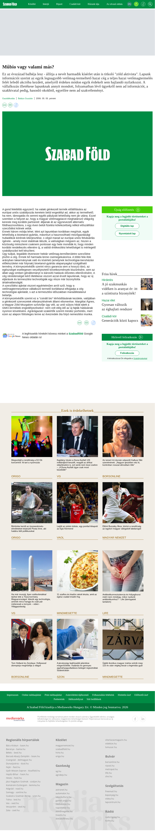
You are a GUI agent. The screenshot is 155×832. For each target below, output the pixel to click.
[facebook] (135, 719)
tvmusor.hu (111, 747)
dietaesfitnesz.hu (64, 818)
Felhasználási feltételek (103, 695)
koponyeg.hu (111, 795)
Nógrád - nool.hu (14, 788)
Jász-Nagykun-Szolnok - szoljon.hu (23, 781)
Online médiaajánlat (31, 695)
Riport (59, 4)
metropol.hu (111, 769)
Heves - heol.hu (14, 777)
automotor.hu (63, 793)
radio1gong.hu (112, 817)
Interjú (46, 4)
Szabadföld (76, 333)
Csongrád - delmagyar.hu (19, 759)
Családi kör (75, 4)
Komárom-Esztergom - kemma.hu (23, 785)
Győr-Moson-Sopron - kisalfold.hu (23, 770)
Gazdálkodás (8, 98)
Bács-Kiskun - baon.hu (17, 745)
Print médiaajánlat (53, 695)
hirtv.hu (60, 752)
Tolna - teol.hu (13, 799)
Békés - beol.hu (14, 752)
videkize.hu (111, 743)
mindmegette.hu (64, 811)
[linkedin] (143, 719)
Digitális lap (127, 226)
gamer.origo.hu (63, 800)
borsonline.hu (112, 762)
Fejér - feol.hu (13, 767)
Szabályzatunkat (140, 358)
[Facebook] (143, 4)
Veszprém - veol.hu (15, 806)
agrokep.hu (61, 774)
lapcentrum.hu (112, 802)
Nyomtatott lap (127, 233)
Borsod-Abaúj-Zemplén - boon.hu (23, 756)
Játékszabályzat (75, 699)
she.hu (108, 776)
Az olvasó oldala (114, 4)
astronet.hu (61, 789)
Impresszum (12, 695)
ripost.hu (109, 765)
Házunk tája (93, 4)
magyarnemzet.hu (65, 745)
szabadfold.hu (63, 749)
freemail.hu (111, 791)
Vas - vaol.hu (12, 803)
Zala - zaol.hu (13, 810)
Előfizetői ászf (141, 695)
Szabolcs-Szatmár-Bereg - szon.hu (23, 795)
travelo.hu (61, 815)
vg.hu (58, 771)
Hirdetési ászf (124, 695)
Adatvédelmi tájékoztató (77, 695)
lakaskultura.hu (63, 797)
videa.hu (109, 798)
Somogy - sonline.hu (16, 792)
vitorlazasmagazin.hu (116, 739)
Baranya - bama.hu (15, 749)
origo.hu (60, 756)
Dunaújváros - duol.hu (17, 763)
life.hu (108, 772)
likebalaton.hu (63, 804)
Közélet (32, 4)
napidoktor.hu (63, 807)
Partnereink (59, 699)
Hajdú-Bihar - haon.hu (17, 774)
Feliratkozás (127, 353)
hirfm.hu (109, 820)
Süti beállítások (94, 699)
